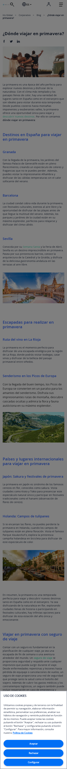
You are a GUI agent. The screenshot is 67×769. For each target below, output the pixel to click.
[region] (33, 730)
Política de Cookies (23, 732)
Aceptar (33, 743)
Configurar (33, 762)
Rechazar (33, 753)
